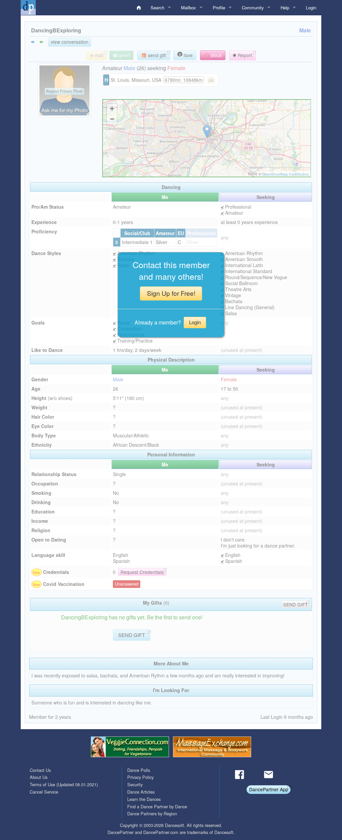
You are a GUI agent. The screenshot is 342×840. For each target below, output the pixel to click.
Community (253, 7)
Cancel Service (44, 792)
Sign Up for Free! (171, 292)
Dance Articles (141, 792)
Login (311, 7)
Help (285, 7)
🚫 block (213, 55)
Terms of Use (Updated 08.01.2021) (64, 784)
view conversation (70, 41)
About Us (38, 777)
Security (135, 784)
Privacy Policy (140, 777)
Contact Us (40, 770)
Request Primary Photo (64, 91)
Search (157, 7)
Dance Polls (138, 770)
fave (187, 55)
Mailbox (188, 7)
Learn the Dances (144, 799)
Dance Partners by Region (152, 813)
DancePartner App (268, 789)
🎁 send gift (153, 55)
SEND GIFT (295, 604)
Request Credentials (142, 572)
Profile (219, 7)
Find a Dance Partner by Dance (157, 806)
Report (244, 55)
